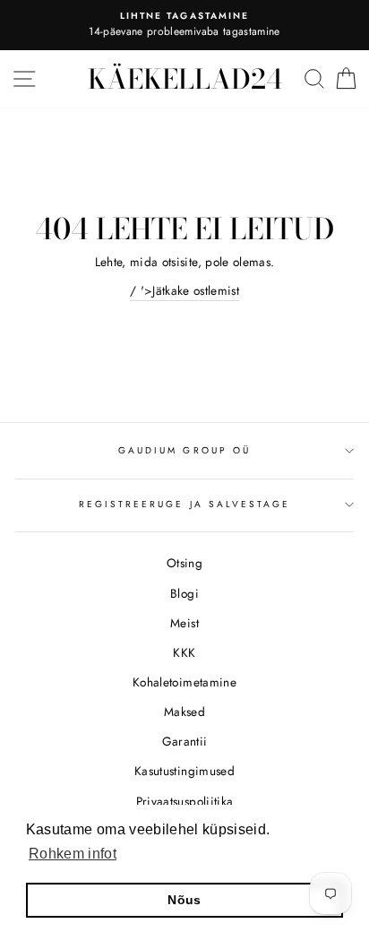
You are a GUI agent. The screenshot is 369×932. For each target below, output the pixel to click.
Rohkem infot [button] (72, 853)
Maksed (184, 712)
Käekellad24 (185, 78)
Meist (184, 623)
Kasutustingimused (184, 771)
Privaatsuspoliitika (184, 801)
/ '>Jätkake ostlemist (184, 290)
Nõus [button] (184, 900)
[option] (184, 25)
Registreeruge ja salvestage (185, 504)
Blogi (184, 593)
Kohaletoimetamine (184, 682)
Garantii (185, 741)
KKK (184, 652)
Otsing (184, 563)
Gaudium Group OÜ (184, 450)
